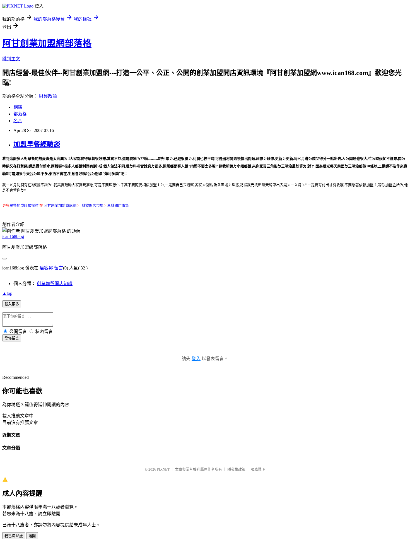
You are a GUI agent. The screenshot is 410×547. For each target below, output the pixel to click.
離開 (32, 536)
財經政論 (48, 96)
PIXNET (163, 469)
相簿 (17, 107)
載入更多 (11, 304)
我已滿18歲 (13, 536)
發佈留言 (11, 338)
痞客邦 (46, 268)
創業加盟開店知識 (55, 283)
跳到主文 (11, 58)
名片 (17, 120)
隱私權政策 (236, 469)
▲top (7, 293)
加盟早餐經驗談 (36, 144)
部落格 (20, 114)
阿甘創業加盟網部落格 (46, 43)
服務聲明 (258, 469)
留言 (58, 268)
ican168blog (13, 236)
